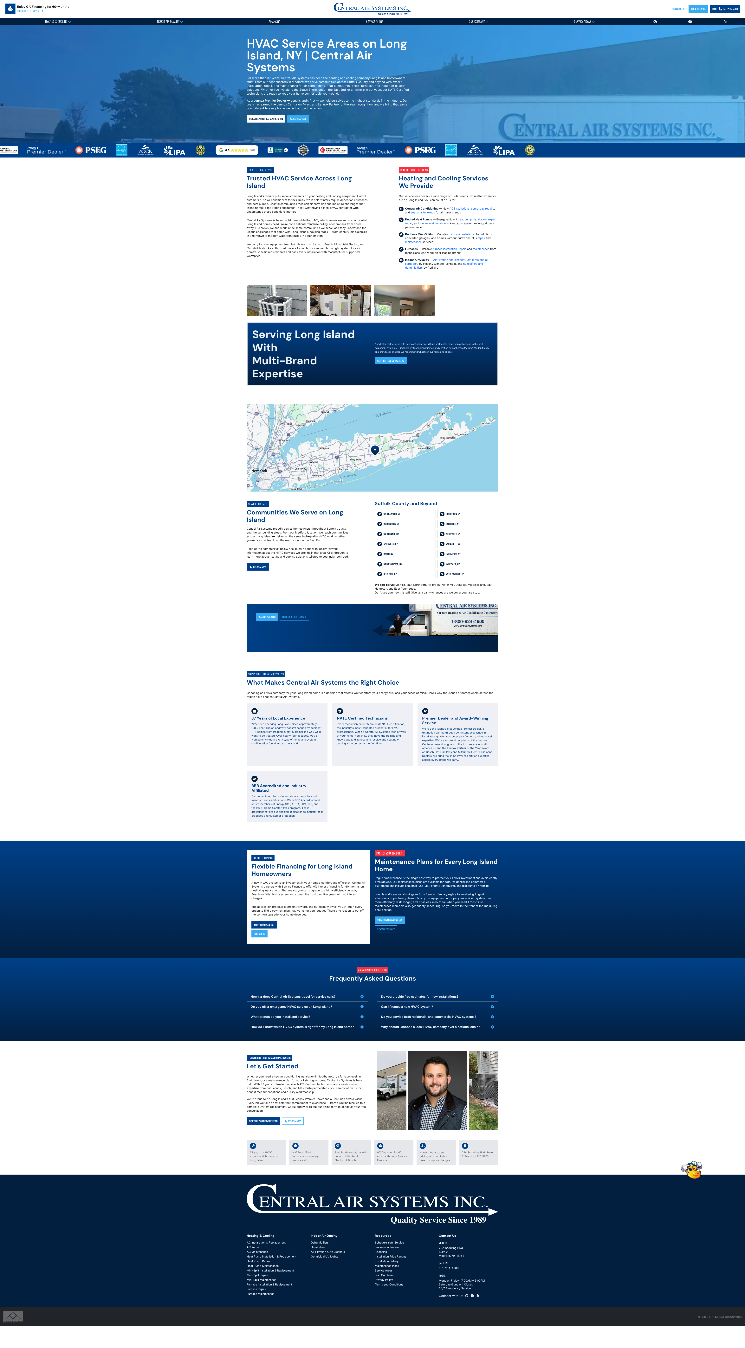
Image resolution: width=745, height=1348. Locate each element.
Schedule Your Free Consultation (266, 118)
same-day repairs (482, 208)
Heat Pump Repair (258, 1261)
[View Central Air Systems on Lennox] (325, 150)
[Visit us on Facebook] (690, 21)
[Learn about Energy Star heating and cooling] (71, 150)
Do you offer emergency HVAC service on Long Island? (291, 1007)
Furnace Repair (256, 1289)
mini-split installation (462, 234)
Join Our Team (384, 1275)
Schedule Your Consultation (263, 1121)
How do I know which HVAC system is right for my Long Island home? (302, 1027)
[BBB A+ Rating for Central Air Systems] (227, 150)
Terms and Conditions (389, 1284)
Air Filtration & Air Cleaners (328, 1251)
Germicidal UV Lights (324, 1256)
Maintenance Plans (387, 1265)
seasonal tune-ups (423, 212)
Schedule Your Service (389, 1242)
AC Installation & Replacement (266, 1242)
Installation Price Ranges (390, 1256)
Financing (274, 21)
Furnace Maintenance (260, 1293)
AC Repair (253, 1247)
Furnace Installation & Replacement (269, 1284)
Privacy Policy (384, 1279)
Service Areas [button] (583, 21)
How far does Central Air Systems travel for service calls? (293, 996)
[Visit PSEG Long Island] (40, 150)
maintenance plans (410, 881)
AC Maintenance (257, 1251)
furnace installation (445, 249)
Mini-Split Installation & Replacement (270, 1270)
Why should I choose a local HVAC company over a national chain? (430, 1027)
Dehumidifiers (320, 1242)
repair (481, 238)
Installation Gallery (386, 1261)
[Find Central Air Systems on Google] (467, 1295)
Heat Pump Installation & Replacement (271, 1256)
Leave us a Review (387, 1247)
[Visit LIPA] (124, 150)
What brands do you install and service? (280, 1017)
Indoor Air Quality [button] (168, 21)
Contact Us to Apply (28, 11)
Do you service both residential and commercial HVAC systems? (428, 1017)
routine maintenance (432, 223)
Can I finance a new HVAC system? (407, 1007)
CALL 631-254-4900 (725, 9)
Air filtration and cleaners (449, 259)
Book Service (698, 9)
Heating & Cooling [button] (56, 21)
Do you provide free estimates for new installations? (419, 996)
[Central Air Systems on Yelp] (478, 1295)
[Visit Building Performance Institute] (150, 150)
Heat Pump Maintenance (263, 1265)
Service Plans (374, 21)
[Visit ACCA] (95, 150)
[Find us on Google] (655, 21)
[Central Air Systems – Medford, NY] (372, 8)
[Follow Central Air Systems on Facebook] (472, 1295)
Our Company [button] (477, 21)
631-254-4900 (299, 118)
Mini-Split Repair (257, 1275)
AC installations (460, 208)
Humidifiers (318, 1247)
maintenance (413, 242)
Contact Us (678, 9)
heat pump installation (472, 219)
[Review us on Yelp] (725, 21)
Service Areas (384, 1270)
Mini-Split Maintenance (261, 1279)
